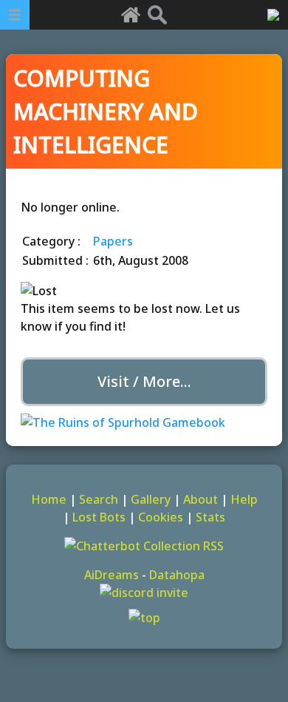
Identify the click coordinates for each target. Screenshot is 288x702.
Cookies (160, 517)
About (200, 499)
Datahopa (177, 575)
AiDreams (111, 575)
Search (98, 499)
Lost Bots (99, 517)
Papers (113, 241)
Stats (210, 517)
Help (244, 499)
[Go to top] (144, 618)
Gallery (151, 499)
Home (48, 499)
